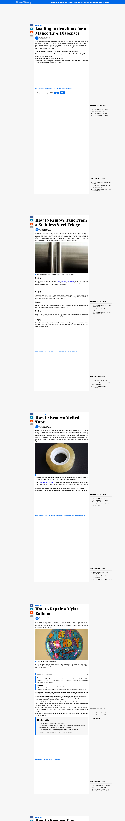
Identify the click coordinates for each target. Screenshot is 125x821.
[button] (31, 26)
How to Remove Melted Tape (99, 113)
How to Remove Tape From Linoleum (102, 579)
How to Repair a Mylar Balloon (100, 115)
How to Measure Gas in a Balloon (101, 785)
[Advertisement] (61, 76)
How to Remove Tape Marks (99, 498)
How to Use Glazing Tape (99, 787)
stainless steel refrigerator (66, 281)
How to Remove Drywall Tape (100, 715)
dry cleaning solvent (46, 482)
